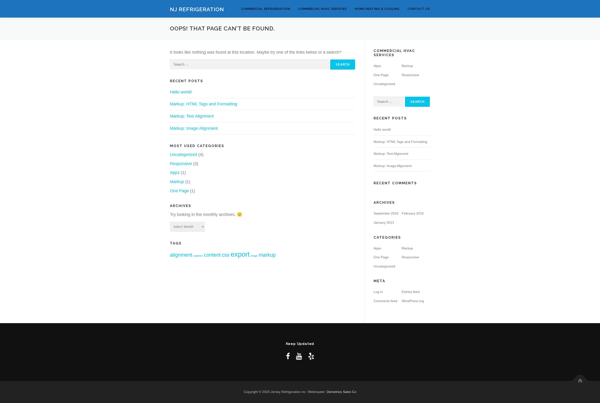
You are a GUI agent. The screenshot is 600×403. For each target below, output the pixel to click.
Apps (175, 172)
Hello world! (181, 92)
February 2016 (413, 213)
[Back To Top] (580, 381)
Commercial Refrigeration (265, 9)
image (254, 255)
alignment (181, 255)
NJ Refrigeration (197, 9)
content (212, 255)
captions (198, 255)
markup (267, 255)
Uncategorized (183, 154)
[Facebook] (288, 356)
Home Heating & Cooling (377, 9)
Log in (378, 292)
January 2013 (384, 222)
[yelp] (311, 356)
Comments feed (385, 301)
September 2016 (386, 213)
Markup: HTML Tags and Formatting (203, 104)
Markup (177, 181)
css (225, 255)
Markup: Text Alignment (192, 116)
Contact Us (419, 9)
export (240, 254)
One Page (179, 191)
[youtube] (299, 356)
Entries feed (411, 292)
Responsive (181, 163)
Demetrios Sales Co (341, 392)
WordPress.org (413, 301)
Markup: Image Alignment (194, 128)
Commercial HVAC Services (322, 9)
